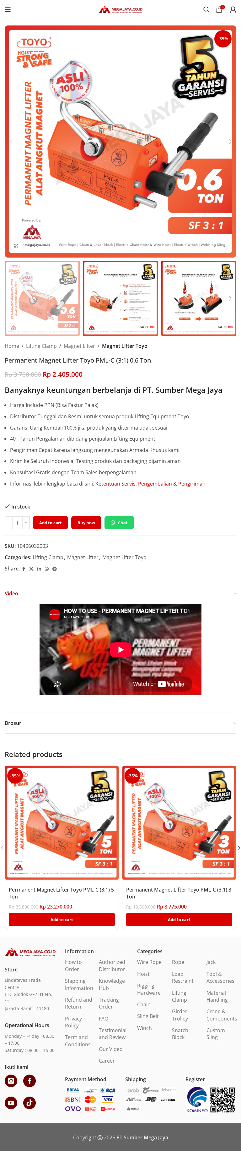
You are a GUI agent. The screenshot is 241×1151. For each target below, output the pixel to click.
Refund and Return (78, 1003)
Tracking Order (109, 1003)
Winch (144, 1028)
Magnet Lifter (79, 345)
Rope (178, 962)
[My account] (233, 9)
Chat (123, 522)
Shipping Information (79, 984)
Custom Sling (215, 1034)
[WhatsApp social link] (47, 569)
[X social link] (31, 569)
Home (12, 345)
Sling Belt (148, 1016)
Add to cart (50, 522)
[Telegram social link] (55, 569)
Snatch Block (180, 1034)
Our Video (111, 1049)
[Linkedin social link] (39, 569)
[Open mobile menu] (8, 9)
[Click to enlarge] (16, 246)
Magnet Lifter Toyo (124, 345)
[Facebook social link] (23, 569)
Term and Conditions (78, 1041)
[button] (11, 141)
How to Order (73, 965)
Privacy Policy (73, 1022)
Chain (144, 1004)
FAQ (103, 1018)
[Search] (206, 9)
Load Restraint (183, 977)
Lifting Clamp (41, 345)
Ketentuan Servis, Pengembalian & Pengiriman (150, 483)
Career (107, 1060)
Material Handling (217, 996)
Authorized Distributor (112, 965)
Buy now (86, 522)
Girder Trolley (180, 1015)
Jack (211, 962)
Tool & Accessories (220, 977)
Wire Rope (149, 962)
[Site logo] (120, 8)
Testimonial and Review (112, 1034)
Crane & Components (221, 1015)
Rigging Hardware (149, 989)
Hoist (143, 973)
